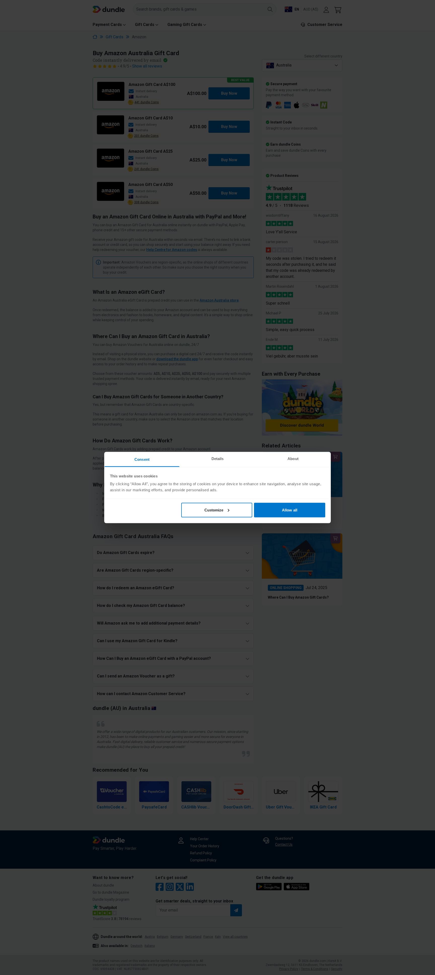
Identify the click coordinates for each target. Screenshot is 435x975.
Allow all (289, 510)
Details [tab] (217, 459)
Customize (214, 510)
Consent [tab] (142, 459)
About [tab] (293, 459)
